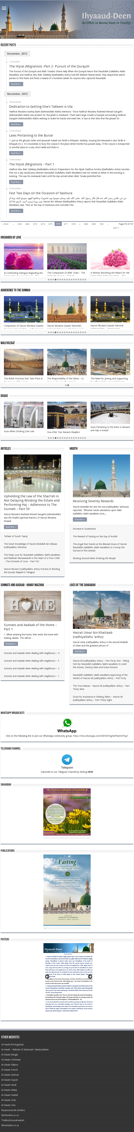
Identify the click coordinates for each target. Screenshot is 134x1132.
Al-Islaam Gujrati (9, 1080)
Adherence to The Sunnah (15, 290)
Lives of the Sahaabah (82, 585)
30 (53, 838)
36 (68, 838)
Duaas (4, 396)
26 (43, 838)
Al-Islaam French (9, 1069)
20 (86, 928)
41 (80, 838)
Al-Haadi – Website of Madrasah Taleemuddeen (25, 1049)
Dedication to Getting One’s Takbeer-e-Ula (41, 107)
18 (82, 928)
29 (51, 838)
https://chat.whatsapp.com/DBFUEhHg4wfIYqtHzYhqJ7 (100, 736)
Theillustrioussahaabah (12, 1120)
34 (63, 838)
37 (70, 838)
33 (61, 838)
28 (48, 838)
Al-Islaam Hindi (8, 1085)
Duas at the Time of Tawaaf (61, 431)
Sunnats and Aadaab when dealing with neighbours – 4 (31, 653)
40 (78, 838)
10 (69, 279)
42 (83, 838)
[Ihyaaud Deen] (67, 19)
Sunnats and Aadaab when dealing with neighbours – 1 (31, 676)
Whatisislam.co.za (10, 1125)
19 (84, 928)
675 (50, 224)
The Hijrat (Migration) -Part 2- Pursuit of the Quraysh (49, 66)
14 (78, 279)
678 (73, 224)
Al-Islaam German (10, 1075)
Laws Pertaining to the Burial (31, 135)
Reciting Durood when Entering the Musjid (94, 558)
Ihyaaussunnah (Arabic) (13, 1110)
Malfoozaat (8, 343)
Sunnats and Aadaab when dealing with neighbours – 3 (31, 660)
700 (101, 224)
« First (5, 224)
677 (66, 224)
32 (58, 838)
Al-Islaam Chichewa (11, 1059)
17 (85, 279)
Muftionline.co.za (10, 1115)
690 (94, 224)
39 (75, 838)
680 (86, 224)
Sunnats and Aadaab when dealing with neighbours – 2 (31, 668)
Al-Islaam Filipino (9, 1064)
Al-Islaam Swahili (9, 1095)
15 (81, 279)
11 (71, 279)
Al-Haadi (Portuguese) (12, 1044)
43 (85, 838)
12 (74, 279)
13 (76, 279)
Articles (6, 449)
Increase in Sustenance (84, 528)
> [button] (89, 976)
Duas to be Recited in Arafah (18, 431)
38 (73, 838)
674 (43, 224)
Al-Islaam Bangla (9, 1054)
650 (20, 224)
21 (89, 928)
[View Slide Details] (68, 979)
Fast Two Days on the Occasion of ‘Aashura (40, 193)
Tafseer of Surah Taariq (15, 536)
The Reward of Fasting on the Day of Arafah (95, 536)
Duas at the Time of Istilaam (105, 432)
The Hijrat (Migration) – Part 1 (31, 164)
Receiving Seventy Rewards (93, 501)
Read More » (16, 84)
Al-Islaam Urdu (8, 1100)
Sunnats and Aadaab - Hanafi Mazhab (22, 585)
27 (46, 838)
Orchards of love (11, 238)
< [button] (47, 976)
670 (35, 224)
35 (66, 838)
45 (90, 838)
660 (27, 224)
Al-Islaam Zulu (8, 1105)
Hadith (73, 449)
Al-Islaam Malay (9, 1090)
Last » (116, 227)
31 (56, 838)
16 (83, 279)
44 (88, 838)
